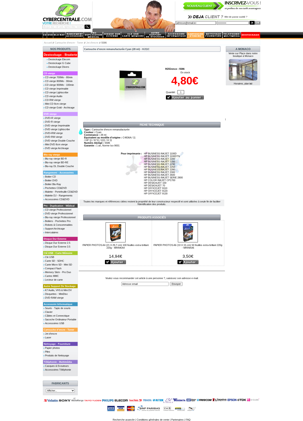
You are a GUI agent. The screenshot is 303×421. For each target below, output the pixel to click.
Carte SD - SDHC (54, 260)
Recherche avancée (124, 419)
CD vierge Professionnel (58, 209)
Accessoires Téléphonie (58, 369)
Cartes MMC (52, 276)
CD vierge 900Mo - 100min (59, 85)
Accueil (48, 42)
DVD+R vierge (53, 118)
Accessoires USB (54, 323)
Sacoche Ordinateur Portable (60, 319)
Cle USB (49, 257)
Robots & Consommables (59, 224)
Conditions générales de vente (153, 419)
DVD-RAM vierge (54, 297)
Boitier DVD (51, 180)
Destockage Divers (58, 67)
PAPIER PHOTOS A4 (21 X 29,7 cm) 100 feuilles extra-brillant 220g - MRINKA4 (116, 246)
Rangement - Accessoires (59, 172)
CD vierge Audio (53, 96)
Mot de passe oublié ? (235, 17)
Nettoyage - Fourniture (57, 344)
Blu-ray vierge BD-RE (56, 162)
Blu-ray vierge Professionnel (60, 217)
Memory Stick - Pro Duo (58, 272)
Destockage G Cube (59, 63)
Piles (47, 351)
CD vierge (49, 73)
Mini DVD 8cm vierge (56, 144)
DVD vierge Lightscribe (57, 129)
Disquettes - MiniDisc (56, 294)
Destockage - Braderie (60, 54)
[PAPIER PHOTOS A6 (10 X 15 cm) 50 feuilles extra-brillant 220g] (188, 232)
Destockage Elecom (59, 59)
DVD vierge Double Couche (60, 140)
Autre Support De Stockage (60, 286)
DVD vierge (50, 114)
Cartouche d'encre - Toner (69, 42)
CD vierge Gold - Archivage (60, 107)
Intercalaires (51, 232)
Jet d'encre (92, 42)
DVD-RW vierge (53, 137)
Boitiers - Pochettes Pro (58, 221)
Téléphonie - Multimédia (58, 362)
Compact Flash (53, 268)
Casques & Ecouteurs (57, 366)
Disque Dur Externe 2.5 (57, 242)
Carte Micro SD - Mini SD (58, 264)
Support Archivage (55, 228)
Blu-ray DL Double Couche (59, 166)
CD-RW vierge (53, 100)
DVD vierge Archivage (57, 148)
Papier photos (52, 348)
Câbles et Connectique (57, 315)
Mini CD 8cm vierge (55, 103)
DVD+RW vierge (54, 133)
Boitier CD (50, 176)
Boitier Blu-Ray (53, 184)
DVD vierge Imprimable (57, 125)
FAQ (188, 419)
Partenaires (177, 419)
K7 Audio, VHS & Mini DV (58, 290)
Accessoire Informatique (58, 304)
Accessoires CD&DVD (57, 199)
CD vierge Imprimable (56, 88)
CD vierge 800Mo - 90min (59, 81)
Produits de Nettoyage (57, 355)
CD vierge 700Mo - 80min (59, 77)
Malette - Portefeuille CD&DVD (61, 191)
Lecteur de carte (54, 279)
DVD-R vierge (52, 121)
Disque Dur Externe (55, 238)
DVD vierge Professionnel (59, 213)
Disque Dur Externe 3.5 (57, 246)
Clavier (49, 312)
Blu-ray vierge (52, 154)
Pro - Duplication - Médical (59, 205)
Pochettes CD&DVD (56, 188)
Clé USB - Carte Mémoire (58, 253)
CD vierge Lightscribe (56, 92)
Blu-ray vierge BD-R (56, 158)
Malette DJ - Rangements (59, 195)
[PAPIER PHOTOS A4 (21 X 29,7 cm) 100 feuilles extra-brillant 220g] (116, 232)
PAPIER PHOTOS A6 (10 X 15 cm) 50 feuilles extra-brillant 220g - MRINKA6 (187, 246)
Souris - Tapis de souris (58, 308)
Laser (48, 337)
